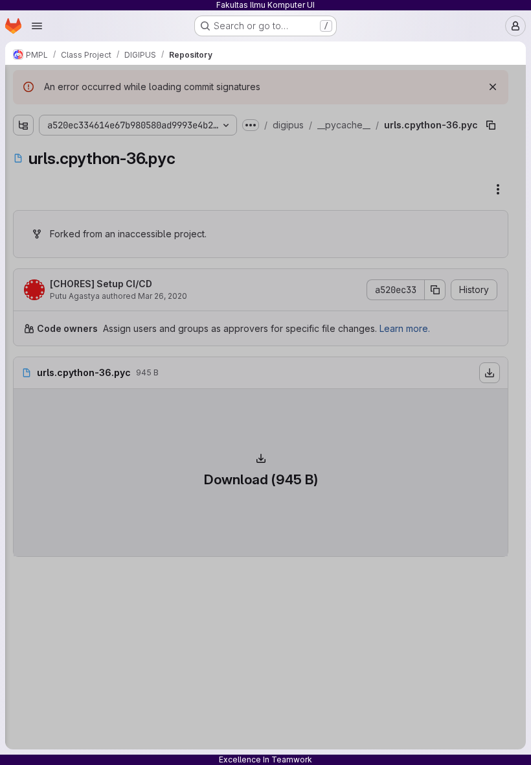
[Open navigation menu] (37, 26)
